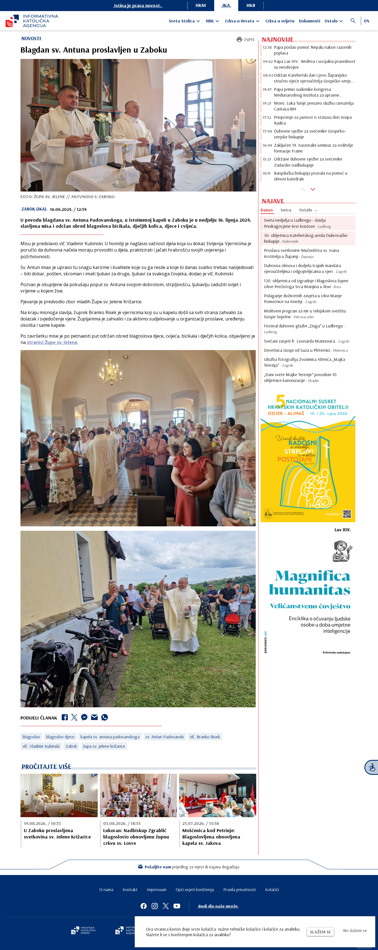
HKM (201, 5)
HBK (210, 21)
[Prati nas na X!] (165, 906)
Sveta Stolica (182, 21)
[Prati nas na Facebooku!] (143, 906)
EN (366, 21)
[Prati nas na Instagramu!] (154, 906)
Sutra (286, 210)
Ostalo (331, 21)
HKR (251, 5)
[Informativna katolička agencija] (131, 930)
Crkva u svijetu (279, 21)
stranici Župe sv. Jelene (52, 342)
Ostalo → (308, 210)
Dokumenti (309, 21)
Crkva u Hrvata (239, 21)
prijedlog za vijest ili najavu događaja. (192, 866)
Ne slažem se (355, 930)
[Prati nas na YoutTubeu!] (177, 906)
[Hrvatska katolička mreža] (83, 930)
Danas (267, 210)
